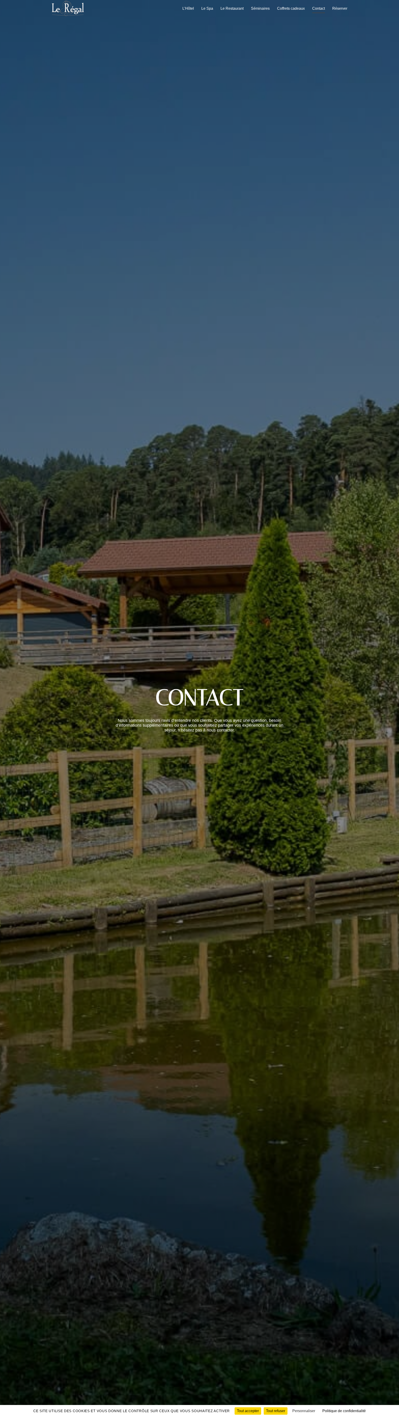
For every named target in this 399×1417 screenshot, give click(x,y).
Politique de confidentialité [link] (344, 1411)
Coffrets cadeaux (291, 8)
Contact (318, 8)
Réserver (339, 8)
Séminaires (260, 8)
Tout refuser (275, 1411)
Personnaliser (303, 1411)
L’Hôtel (188, 8)
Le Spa (207, 8)
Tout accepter (248, 1411)
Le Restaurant (232, 8)
